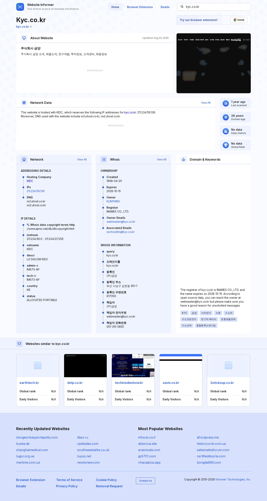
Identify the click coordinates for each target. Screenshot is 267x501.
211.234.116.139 (36, 191)
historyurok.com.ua (211, 444)
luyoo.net (84, 456)
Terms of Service (69, 480)
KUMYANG (113, 201)
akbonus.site (147, 444)
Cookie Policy (106, 480)
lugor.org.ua (25, 456)
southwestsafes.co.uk (93, 450)
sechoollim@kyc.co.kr (121, 231)
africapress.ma (208, 437)
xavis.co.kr (171, 383)
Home (115, 7)
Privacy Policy (67, 486)
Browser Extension (140, 7)
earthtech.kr (29, 383)
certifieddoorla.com (211, 456)
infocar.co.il (146, 437)
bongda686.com (209, 462)
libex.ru (82, 437)
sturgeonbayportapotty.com (37, 437)
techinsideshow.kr (129, 383)
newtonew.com (88, 462)
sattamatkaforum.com (213, 450)
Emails (165, 7)
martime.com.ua (28, 462)
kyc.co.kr (22, 26)
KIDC (30, 181)
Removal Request (109, 486)
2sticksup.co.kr (222, 383)
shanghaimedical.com (32, 450)
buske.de (23, 444)
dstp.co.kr (75, 383)
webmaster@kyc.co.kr (121, 221)
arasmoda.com (149, 450)
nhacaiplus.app (149, 462)
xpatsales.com (87, 444)
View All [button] (206, 102)
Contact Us (145, 480)
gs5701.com (147, 456)
